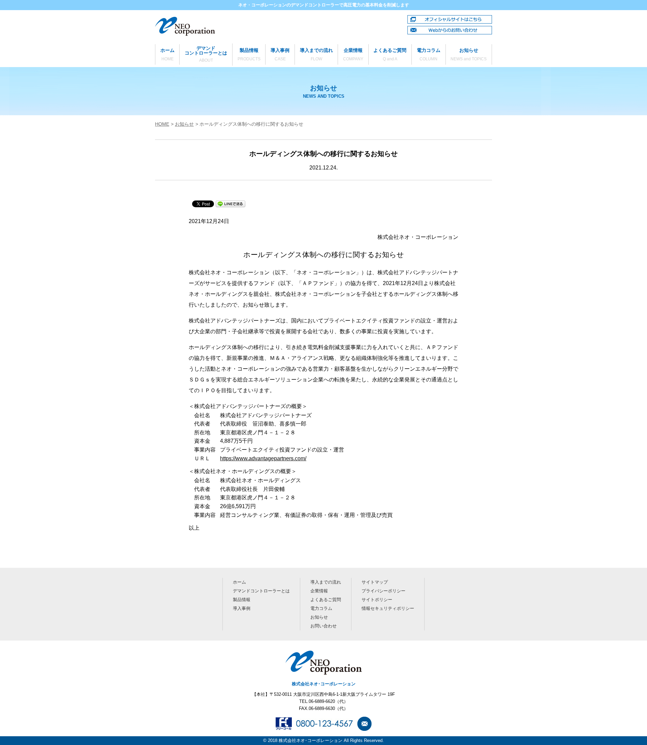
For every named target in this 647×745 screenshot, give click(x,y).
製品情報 (249, 54)
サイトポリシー (377, 599)
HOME (162, 124)
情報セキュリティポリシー (388, 608)
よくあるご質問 (389, 54)
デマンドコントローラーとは (206, 54)
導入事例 (280, 54)
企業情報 (353, 54)
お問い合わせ (323, 625)
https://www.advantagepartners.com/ (263, 458)
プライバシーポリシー (383, 590)
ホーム (167, 54)
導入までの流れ (316, 54)
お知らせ (469, 54)
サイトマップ (375, 582)
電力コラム (428, 54)
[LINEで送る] (230, 203)
